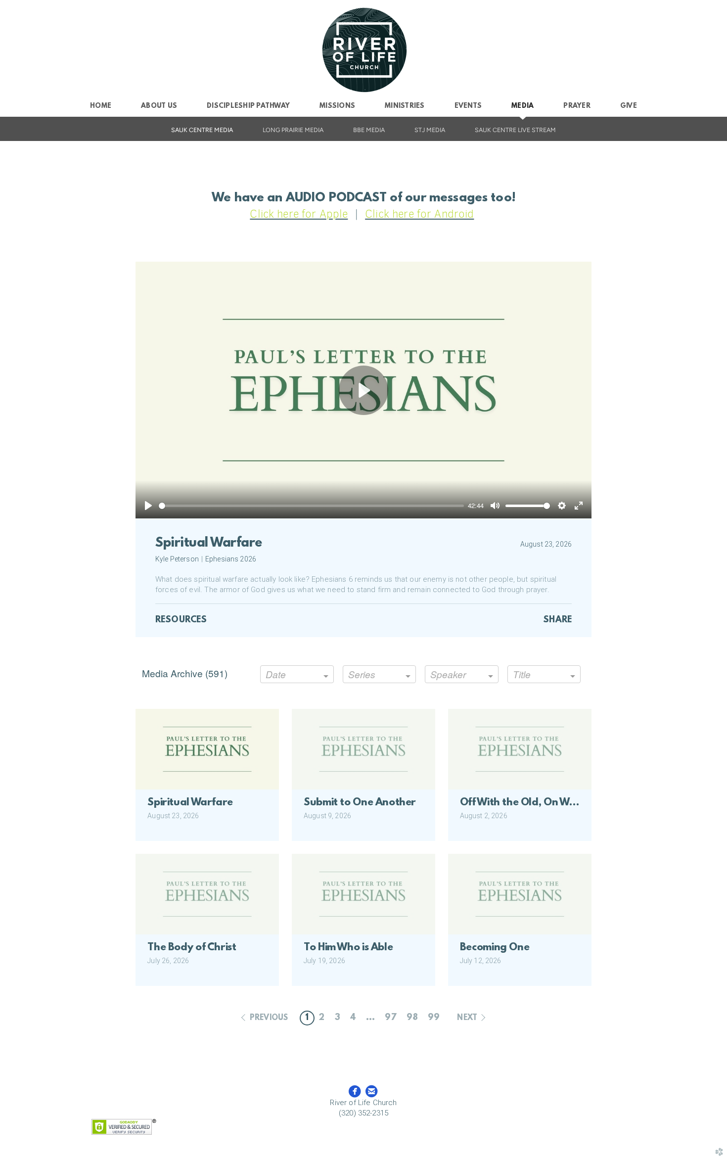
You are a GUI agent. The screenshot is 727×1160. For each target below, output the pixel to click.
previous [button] (269, 1018)
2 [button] (321, 1018)
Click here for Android (419, 214)
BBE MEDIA (369, 130)
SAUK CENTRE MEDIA (202, 130)
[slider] (311, 505)
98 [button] (412, 1018)
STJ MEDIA (429, 130)
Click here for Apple (299, 214)
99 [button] (434, 1018)
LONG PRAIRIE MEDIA (293, 130)
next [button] (467, 1018)
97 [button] (390, 1018)
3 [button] (337, 1018)
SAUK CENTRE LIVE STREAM (515, 130)
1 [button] (307, 1018)
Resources (181, 620)
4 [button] (353, 1018)
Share (557, 620)
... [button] (370, 1018)
